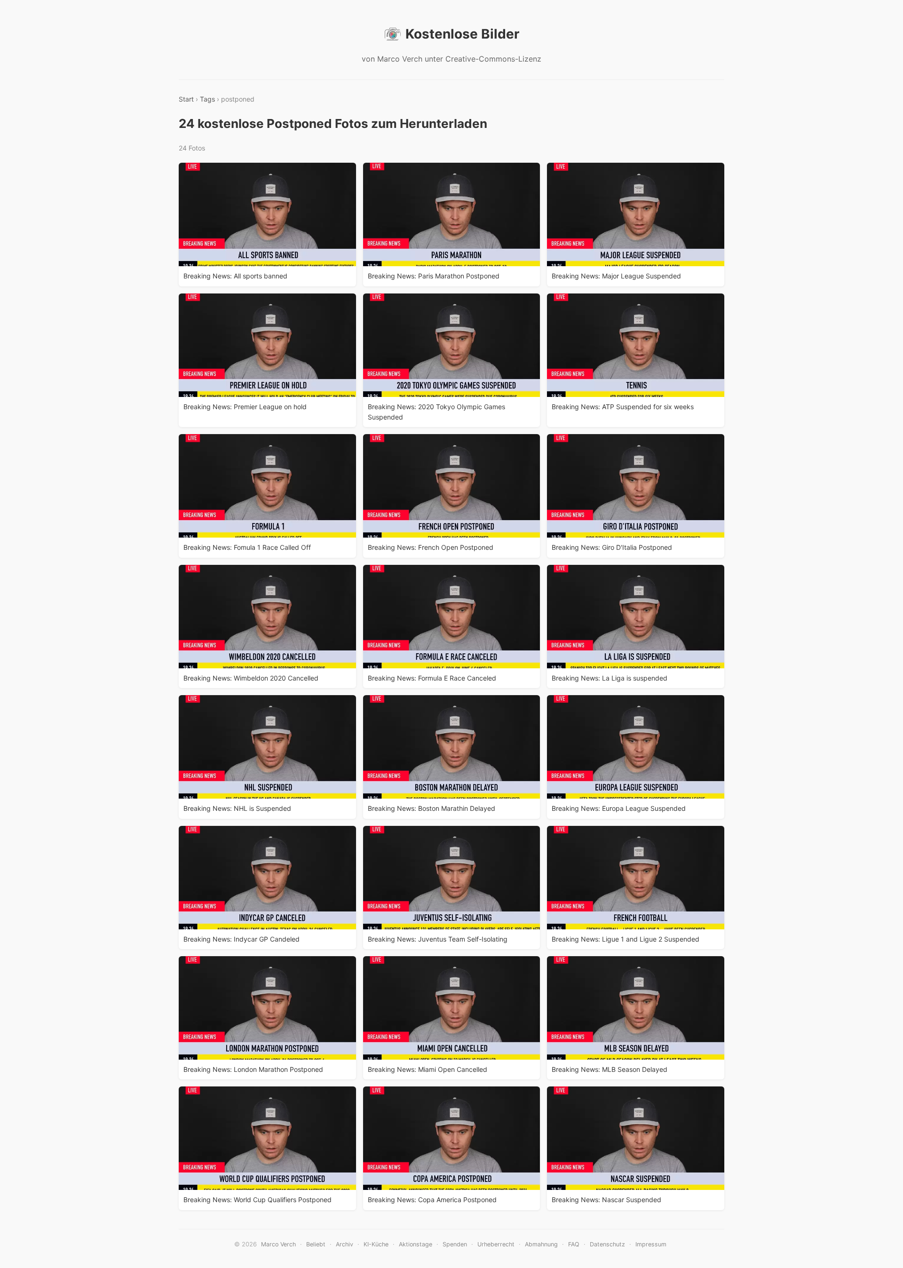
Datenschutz (607, 1244)
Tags (207, 99)
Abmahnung (541, 1244)
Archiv (344, 1244)
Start (186, 99)
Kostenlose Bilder (462, 34)
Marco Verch (278, 1244)
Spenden (455, 1244)
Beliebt (315, 1244)
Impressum (650, 1244)
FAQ (573, 1244)
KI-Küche (376, 1244)
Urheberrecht (496, 1244)
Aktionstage (415, 1244)
